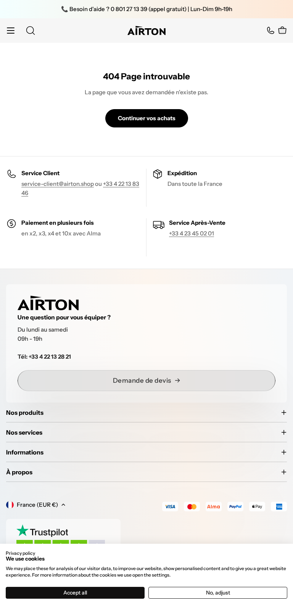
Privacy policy (20, 553)
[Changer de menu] (10, 30)
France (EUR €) (37, 504)
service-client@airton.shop (57, 183)
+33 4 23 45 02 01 (191, 233)
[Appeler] (270, 30)
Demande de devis (142, 380)
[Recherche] (30, 30)
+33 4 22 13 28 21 (50, 356)
